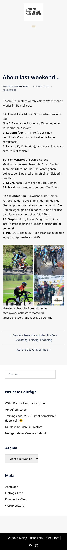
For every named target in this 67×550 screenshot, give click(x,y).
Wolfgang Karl (18, 86)
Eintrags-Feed (14, 493)
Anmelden (11, 487)
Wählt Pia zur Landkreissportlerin (26, 403)
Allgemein (9, 90)
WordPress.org (14, 505)
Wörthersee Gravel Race (32, 349)
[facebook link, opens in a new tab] (30, 545)
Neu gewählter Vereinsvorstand (25, 433)
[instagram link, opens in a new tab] (36, 545)
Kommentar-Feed (16, 499)
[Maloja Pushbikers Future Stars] (33, 11)
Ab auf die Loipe (16, 409)
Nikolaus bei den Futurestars (23, 427)
